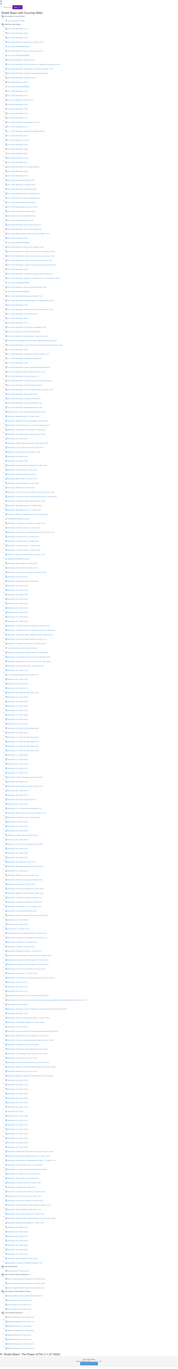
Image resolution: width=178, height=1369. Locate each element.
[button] (1, 2)
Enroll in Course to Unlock (89, 1364)
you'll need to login (96, 1361)
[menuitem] (1, 4)
